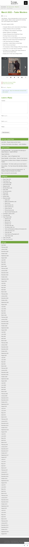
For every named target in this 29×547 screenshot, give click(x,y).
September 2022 (5, 328)
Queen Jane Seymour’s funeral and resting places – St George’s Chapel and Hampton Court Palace (13, 170)
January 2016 (4, 497)
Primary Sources (8, 210)
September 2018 (5, 429)
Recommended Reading (10, 211)
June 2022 (3, 334)
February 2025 (4, 268)
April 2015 (3, 516)
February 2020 (4, 393)
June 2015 (3, 512)
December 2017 (4, 448)
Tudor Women (8, 235)
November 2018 (4, 425)
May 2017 (3, 463)
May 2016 (3, 489)
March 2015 (4, 518)
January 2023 (4, 319)
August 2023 (4, 304)
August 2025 (4, 257)
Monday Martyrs (6, 188)
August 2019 (4, 406)
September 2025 (5, 255)
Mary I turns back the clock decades (9, 173)
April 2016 (3, 491)
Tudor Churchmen (9, 230)
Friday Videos (6, 182)
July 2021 (3, 357)
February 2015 (4, 521)
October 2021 (4, 351)
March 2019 (4, 417)
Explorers (7, 218)
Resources (5, 198)
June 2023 (3, 308)
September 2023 (5, 302)
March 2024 (4, 291)
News (4, 189)
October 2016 (4, 478)
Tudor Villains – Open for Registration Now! (10, 156)
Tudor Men (7, 232)
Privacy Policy (23, 542)
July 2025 (3, 260)
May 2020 (3, 387)
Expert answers (8, 206)
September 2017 (5, 455)
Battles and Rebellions (9, 201)
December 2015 (4, 499)
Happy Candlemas (5, 154)
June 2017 (3, 461)
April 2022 (3, 338)
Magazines (17, 6)
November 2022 (4, 323)
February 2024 (4, 294)
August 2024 (4, 281)
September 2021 (5, 353)
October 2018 (4, 427)
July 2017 (3, 459)
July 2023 (3, 306)
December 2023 (4, 298)
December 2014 (4, 525)
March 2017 (4, 468)
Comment (3, 100)
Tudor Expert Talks (15, 542)
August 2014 (4, 533)
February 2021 (4, 368)
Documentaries (8, 205)
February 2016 (4, 495)
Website (2, 126)
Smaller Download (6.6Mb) (8, 83)
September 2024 (5, 279)
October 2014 (4, 529)
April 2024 (3, 289)
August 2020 (4, 381)
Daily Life (7, 203)
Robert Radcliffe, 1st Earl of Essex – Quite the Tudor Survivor (14, 158)
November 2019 (4, 400)
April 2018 (3, 440)
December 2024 (4, 272)
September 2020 (5, 378)
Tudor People (6, 217)
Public (4, 194)
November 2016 (4, 476)
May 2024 (3, 287)
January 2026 (4, 249)
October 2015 (4, 504)
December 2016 (4, 474)
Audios (6, 199)
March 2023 (4, 315)
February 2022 (4, 342)
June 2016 (3, 487)
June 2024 (3, 285)
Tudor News (7, 541)
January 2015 (4, 523)
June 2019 (3, 410)
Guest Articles (6, 184)
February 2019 (4, 419)
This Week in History (7, 213)
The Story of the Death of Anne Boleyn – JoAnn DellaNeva (13, 144)
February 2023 (4, 317)
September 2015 (5, 506)
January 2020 (4, 395)
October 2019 (4, 402)
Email (4, 121)
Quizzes (5, 196)
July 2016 (3, 485)
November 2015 (4, 502)
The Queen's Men (8, 227)
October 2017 (4, 453)
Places (4, 193)
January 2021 (4, 370)
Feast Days (5, 181)
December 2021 (4, 347)
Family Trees (7, 208)
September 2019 (5, 404)
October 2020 (4, 376)
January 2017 (4, 472)
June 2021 (3, 359)
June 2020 (3, 385)
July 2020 (3, 383)
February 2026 (4, 247)
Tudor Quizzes (7, 542)
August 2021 (4, 355)
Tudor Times (5, 237)
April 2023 (3, 313)
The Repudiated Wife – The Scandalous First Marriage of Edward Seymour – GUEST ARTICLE (13, 151)
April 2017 (3, 465)
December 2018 (4, 423)
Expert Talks (5, 179)
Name (4, 115)
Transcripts (5, 215)
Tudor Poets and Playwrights (11, 234)
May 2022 (3, 336)
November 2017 (4, 451)
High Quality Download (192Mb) (9, 82)
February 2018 (4, 444)
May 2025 (3, 262)
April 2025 (3, 264)
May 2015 (3, 514)
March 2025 (4, 266)
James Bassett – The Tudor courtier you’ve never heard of (13, 164)
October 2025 (4, 253)
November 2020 (4, 374)
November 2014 (4, 527)
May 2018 (3, 438)
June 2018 (3, 436)
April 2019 (3, 415)
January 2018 (4, 446)
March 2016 (4, 493)
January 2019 (4, 421)
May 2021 (3, 361)
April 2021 (3, 364)
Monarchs (7, 222)
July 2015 (3, 510)
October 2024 (4, 277)
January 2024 (4, 296)
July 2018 (3, 434)
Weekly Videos (22, 541)
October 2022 (4, 325)
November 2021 (4, 349)
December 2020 (4, 372)
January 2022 (4, 344)
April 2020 (3, 389)
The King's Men (8, 225)
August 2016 (4, 482)
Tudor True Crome (7, 239)
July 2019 (3, 408)
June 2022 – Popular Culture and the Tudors (10, 142)
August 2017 (4, 457)
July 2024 (3, 283)
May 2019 (3, 412)
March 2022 (4, 340)
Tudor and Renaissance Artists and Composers (15, 229)
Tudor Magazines (14, 541)
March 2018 (4, 442)
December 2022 (4, 321)
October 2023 (4, 300)
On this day (5, 191)
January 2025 (4, 270)
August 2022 (4, 330)
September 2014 (5, 531)
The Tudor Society (10, 6)
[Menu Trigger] (26, 3)
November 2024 (4, 274)
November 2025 (4, 251)
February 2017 (4, 470)
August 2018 (4, 431)
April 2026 (3, 245)
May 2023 (3, 311)
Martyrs (6, 220)
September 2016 (5, 480)
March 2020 (4, 391)
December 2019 (4, 398)
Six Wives (7, 223)
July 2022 (3, 332)
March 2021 (4, 366)
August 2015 (4, 508)
